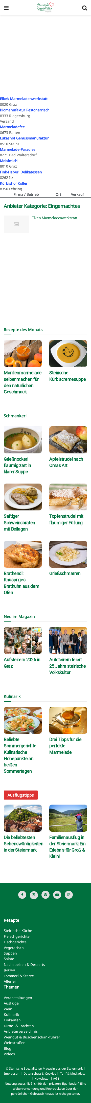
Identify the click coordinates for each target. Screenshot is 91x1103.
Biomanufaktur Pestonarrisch (25, 110)
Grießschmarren (65, 573)
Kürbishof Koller (14, 183)
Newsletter (42, 1079)
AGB (56, 1079)
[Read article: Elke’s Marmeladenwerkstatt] (16, 225)
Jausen (9, 970)
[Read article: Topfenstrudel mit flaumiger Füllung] (68, 497)
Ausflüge (11, 1003)
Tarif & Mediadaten (73, 1074)
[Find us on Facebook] (22, 895)
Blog (7, 1048)
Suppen (10, 953)
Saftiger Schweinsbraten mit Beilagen (19, 522)
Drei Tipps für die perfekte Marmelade (65, 746)
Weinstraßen (15, 1042)
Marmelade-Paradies (17, 149)
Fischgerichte (15, 942)
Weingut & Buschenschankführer (32, 1037)
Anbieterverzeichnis (21, 1031)
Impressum (12, 1074)
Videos (9, 1054)
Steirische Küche (18, 930)
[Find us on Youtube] (57, 895)
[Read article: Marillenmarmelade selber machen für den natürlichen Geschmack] (23, 353)
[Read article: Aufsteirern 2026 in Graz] (23, 640)
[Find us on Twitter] (34, 895)
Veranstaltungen (18, 997)
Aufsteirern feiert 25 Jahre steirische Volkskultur (67, 666)
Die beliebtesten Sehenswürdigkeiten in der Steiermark (23, 844)
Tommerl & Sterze (19, 975)
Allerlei (10, 981)
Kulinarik (11, 1014)
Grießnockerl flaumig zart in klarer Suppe (17, 465)
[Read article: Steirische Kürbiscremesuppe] (68, 353)
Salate (9, 959)
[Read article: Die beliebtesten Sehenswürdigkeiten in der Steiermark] (23, 818)
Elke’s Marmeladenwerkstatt (24, 98)
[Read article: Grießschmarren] (68, 554)
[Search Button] (84, 7)
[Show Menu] (6, 7)
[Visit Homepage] (45, 8)
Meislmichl (9, 160)
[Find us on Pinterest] (45, 895)
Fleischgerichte (17, 936)
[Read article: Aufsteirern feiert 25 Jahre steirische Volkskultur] (68, 640)
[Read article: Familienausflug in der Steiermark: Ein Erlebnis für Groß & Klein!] (68, 818)
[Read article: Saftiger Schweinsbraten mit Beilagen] (23, 497)
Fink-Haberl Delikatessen (21, 172)
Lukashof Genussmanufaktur (24, 138)
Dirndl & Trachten (19, 1025)
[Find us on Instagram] (69, 895)
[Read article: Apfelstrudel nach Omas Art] (68, 439)
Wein (8, 1009)
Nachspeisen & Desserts (24, 964)
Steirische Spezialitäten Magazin (32, 1069)
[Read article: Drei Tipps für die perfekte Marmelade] (68, 720)
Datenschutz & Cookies (40, 1074)
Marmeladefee (12, 126)
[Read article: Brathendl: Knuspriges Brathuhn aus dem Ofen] (23, 554)
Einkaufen (12, 1020)
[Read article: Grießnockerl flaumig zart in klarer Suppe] (23, 439)
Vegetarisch (14, 947)
